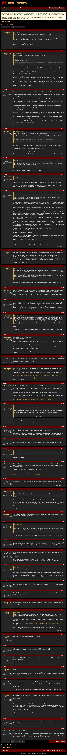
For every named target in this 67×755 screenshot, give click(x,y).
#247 (63, 190)
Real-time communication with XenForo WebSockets (37, 753)
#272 (63, 609)
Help (61, 750)
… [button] (17, 27)
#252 (63, 312)
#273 (63, 634)
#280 (63, 728)
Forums (5, 7)
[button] (16, 8)
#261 (63, 461)
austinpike (4, 24)
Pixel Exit (25, 753)
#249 (63, 266)
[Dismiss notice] (64, 13)
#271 (63, 600)
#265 (63, 521)
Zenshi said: (16, 491)
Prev (4, 27)
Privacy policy (57, 750)
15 (19, 27)
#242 (63, 50)
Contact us (44, 750)
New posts (12, 7)
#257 (63, 403)
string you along (34, 39)
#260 (63, 448)
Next (22, 27)
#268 (63, 564)
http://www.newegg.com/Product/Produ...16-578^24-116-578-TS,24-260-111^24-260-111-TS (32, 399)
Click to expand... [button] (39, 64)
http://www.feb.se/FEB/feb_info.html (21, 229)
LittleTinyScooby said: (18, 131)
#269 (63, 580)
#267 (63, 549)
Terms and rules (50, 750)
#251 (63, 299)
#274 (63, 645)
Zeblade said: (16, 450)
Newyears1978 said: (18, 160)
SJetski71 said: (17, 32)
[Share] (61, 30)
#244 (63, 128)
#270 (63, 590)
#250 (63, 287)
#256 (63, 383)
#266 (63, 539)
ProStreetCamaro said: (18, 315)
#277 (63, 678)
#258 (63, 426)
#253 (63, 334)
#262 (63, 478)
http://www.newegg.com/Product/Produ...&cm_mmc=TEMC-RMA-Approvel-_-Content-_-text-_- (33, 474)
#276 (63, 666)
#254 (63, 356)
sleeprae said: (17, 53)
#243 (63, 89)
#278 (63, 693)
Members (20, 7)
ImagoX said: (16, 268)
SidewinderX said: (17, 612)
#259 (63, 438)
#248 (63, 250)
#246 (63, 174)
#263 (63, 489)
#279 (63, 718)
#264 (63, 511)
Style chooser (5, 750)
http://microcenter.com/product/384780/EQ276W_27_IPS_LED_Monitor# (28, 483)
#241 (63, 30)
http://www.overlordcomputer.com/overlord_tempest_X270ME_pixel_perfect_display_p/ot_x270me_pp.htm (36, 375)
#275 (63, 655)
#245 (63, 157)
